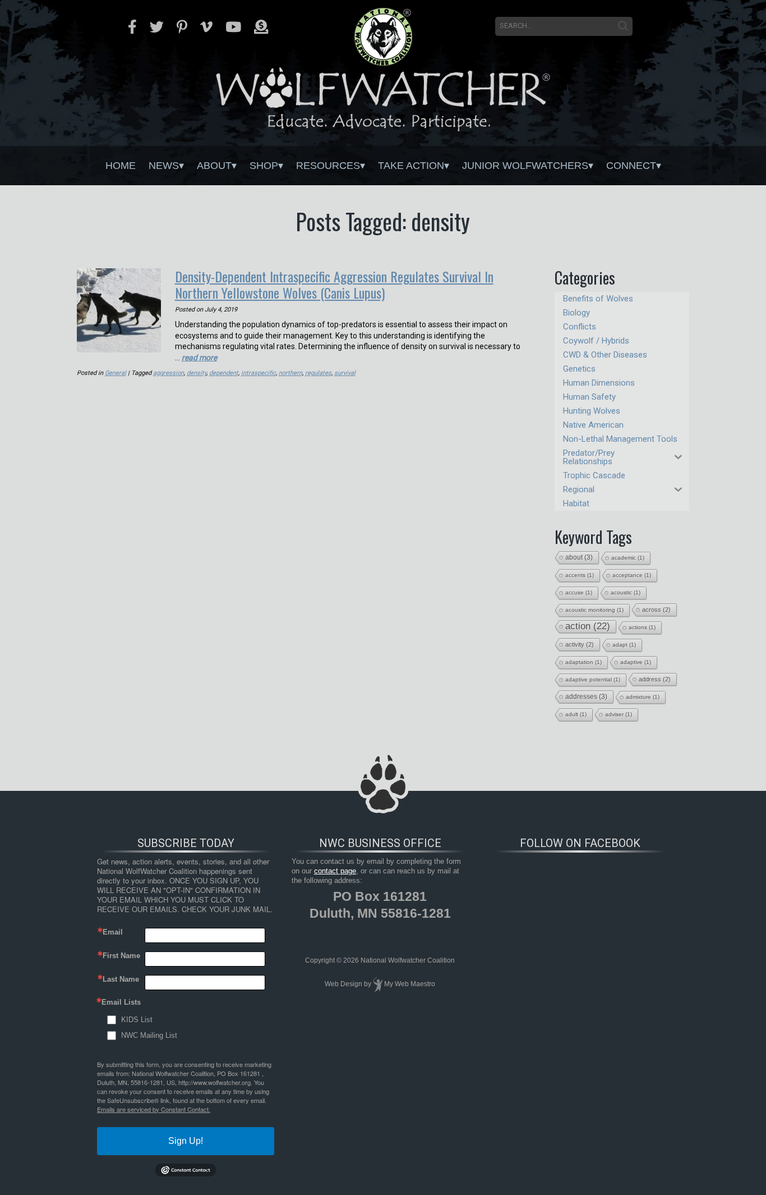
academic (627, 558)
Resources (328, 165)
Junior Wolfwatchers (525, 165)
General (115, 373)
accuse (578, 592)
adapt (624, 645)
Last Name (121, 979)
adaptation (583, 662)
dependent (223, 373)
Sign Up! (185, 1141)
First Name (121, 955)
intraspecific (258, 373)
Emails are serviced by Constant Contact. (153, 1109)
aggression (168, 373)
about (579, 557)
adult (576, 714)
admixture (642, 697)
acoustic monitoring (594, 610)
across (656, 609)
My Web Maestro (409, 984)
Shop (264, 165)
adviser (618, 714)
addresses (586, 696)
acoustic (625, 592)
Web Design (343, 984)
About (214, 165)
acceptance (631, 575)
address (655, 679)
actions (642, 627)
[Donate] (261, 27)
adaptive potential (592, 679)
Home (120, 165)
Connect (631, 165)
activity (579, 644)
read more (199, 357)
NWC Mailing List (149, 1035)
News (164, 165)
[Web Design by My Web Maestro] (377, 984)
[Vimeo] (206, 27)
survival (345, 373)
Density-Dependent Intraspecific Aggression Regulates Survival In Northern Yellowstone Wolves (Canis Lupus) (334, 284)
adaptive (635, 662)
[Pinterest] (182, 27)
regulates (318, 373)
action (587, 626)
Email (113, 932)
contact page (335, 871)
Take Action (411, 165)
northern (290, 373)
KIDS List (137, 1019)
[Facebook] (132, 27)
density (196, 373)
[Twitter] (157, 27)
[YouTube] (233, 27)
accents (579, 575)
